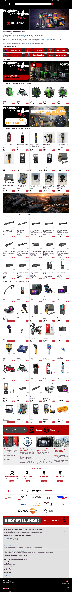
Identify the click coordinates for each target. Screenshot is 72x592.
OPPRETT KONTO (60, 481)
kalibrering (35, 40)
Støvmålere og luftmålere (9, 539)
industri (20, 36)
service (39, 40)
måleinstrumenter (22, 35)
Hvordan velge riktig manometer (26, 449)
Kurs (56, 0)
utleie (51, 40)
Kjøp (13, 103)
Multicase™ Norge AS (56, 591)
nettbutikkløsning (49, 591)
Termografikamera (8, 537)
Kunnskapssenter (51, 0)
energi (22, 36)
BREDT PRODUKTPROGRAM (11, 476)
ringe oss (20, 43)
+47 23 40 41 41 (10, 581)
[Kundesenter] (58, 4)
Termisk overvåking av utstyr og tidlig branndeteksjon (60, 450)
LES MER (28, 481)
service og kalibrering (60, 531)
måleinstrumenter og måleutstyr (15, 531)
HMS (25, 36)
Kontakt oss (9, 573)
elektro (11, 36)
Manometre (22, 451)
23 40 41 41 (4, 0)
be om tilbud (29, 43)
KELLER (21, 456)
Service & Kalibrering (61, 0)
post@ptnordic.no (8, 0)
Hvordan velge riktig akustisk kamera (42, 449)
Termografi (14, 35)
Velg (54, 301)
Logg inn (63, 4)
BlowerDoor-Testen (9, 449)
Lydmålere (7, 540)
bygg (9, 36)
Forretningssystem (43, 591)
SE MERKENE (12, 481)
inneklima (17, 36)
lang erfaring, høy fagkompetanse (9, 40)
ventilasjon (13, 36)
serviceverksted (19, 40)
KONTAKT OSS (44, 481)
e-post (25, 43)
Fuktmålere (7, 538)
